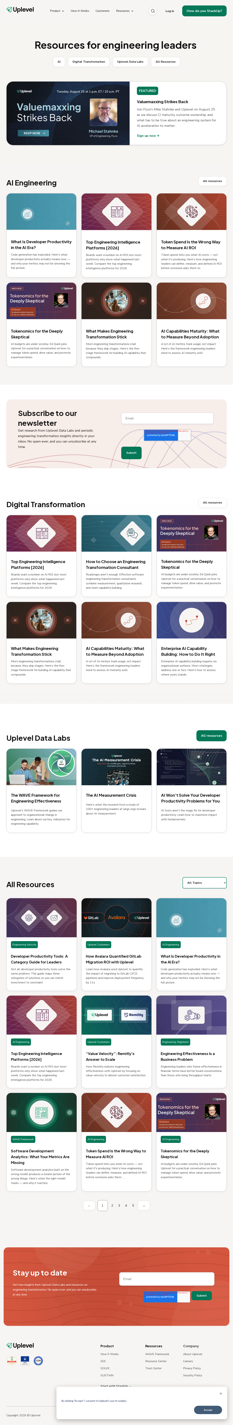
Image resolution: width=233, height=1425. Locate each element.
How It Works (109, 1354)
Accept (208, 1409)
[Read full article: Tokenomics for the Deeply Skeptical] (191, 1112)
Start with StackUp (114, 1386)
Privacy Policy (192, 1368)
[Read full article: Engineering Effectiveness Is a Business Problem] (191, 1015)
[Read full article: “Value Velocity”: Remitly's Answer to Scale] (117, 1015)
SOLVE (105, 1368)
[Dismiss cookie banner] (221, 1394)
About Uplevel (192, 1354)
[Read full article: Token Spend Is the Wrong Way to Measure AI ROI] (117, 1112)
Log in (170, 11)
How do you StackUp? (204, 11)
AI (59, 62)
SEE (103, 1361)
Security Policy (192, 1375)
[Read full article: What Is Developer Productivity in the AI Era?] (191, 917)
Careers (188, 1361)
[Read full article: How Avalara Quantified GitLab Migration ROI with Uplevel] (117, 917)
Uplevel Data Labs (130, 62)
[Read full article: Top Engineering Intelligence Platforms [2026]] (42, 1015)
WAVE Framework (157, 1354)
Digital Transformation (89, 62)
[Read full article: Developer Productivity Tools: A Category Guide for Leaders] (42, 917)
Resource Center (156, 1361)
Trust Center (153, 1368)
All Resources (166, 62)
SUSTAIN (106, 1375)
